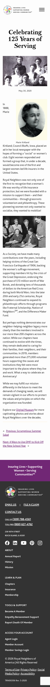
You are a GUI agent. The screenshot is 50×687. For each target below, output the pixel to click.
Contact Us (13, 512)
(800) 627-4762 (23, 524)
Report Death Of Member (19, 622)
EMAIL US (10, 504)
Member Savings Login (17, 650)
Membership (11, 595)
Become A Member (15, 611)
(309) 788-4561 (21, 519)
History (9, 561)
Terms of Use (12, 669)
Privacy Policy (28, 669)
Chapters (10, 584)
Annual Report (13, 556)
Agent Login (11, 639)
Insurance (10, 589)
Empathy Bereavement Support (22, 617)
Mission (9, 567)
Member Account (14, 644)
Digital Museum (25, 409)
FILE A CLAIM (31, 504)
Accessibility (28, 673)
